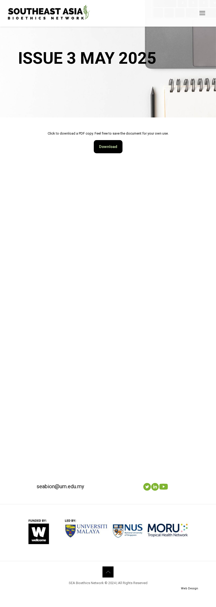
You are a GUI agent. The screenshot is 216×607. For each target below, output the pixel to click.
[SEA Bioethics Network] (49, 13)
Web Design (189, 588)
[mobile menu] (202, 13)
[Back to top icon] (108, 572)
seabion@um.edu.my (60, 486)
